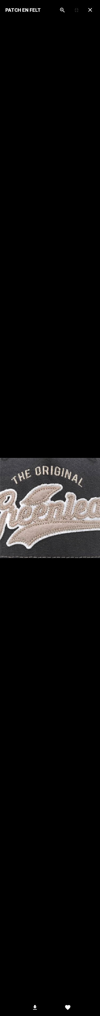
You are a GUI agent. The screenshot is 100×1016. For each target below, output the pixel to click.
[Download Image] (35, 1007)
